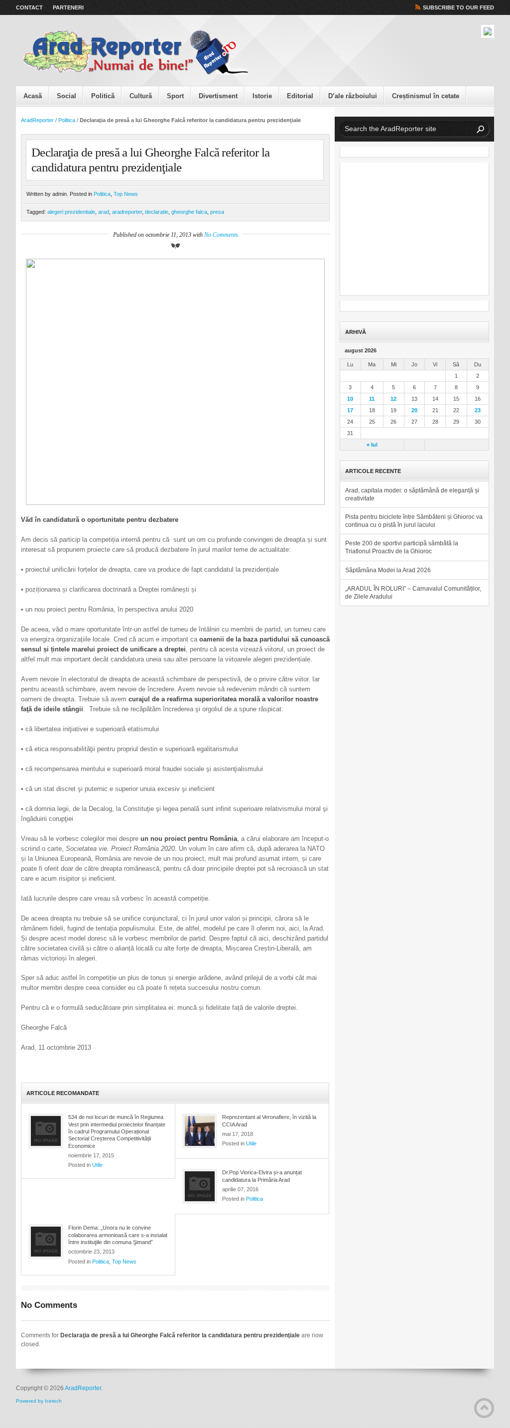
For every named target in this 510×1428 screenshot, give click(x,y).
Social (66, 96)
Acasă (32, 96)
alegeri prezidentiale (71, 212)
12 (393, 399)
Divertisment (218, 96)
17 (350, 410)
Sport (175, 96)
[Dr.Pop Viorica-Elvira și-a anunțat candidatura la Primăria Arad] (199, 1186)
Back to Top (484, 1408)
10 (350, 399)
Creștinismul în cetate (425, 96)
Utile (97, 1165)
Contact (29, 7)
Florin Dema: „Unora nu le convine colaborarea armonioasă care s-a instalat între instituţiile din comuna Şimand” (117, 1235)
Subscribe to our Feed (458, 7)
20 (414, 410)
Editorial (300, 96)
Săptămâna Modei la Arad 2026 (388, 570)
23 (478, 410)
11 (372, 399)
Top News (126, 194)
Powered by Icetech (39, 1401)
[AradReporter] (135, 53)
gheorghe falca (189, 212)
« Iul (372, 445)
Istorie (262, 96)
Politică (103, 96)
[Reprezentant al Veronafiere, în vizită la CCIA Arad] (199, 1130)
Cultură (140, 96)
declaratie (156, 212)
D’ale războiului (352, 96)
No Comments (221, 234)
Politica (66, 120)
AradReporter (37, 120)
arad (103, 212)
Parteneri (68, 7)
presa (217, 212)
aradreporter (127, 212)
